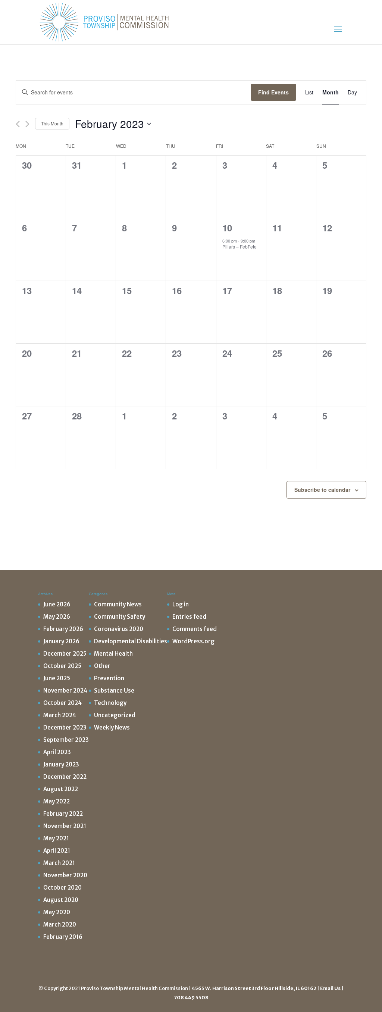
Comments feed (194, 628)
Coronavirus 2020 (118, 628)
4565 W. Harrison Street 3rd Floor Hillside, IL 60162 (254, 988)
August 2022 (60, 789)
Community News (118, 604)
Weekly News (112, 727)
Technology (110, 702)
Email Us (330, 988)
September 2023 (66, 739)
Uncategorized (114, 715)
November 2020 (65, 875)
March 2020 (59, 924)
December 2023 (65, 727)
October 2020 (62, 887)
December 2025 (65, 653)
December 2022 (65, 776)
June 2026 (57, 604)
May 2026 (56, 616)
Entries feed (189, 616)
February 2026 (63, 628)
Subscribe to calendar (322, 489)
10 (227, 227)
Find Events (273, 92)
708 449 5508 (191, 997)
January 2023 (61, 764)
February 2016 (62, 936)
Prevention (109, 678)
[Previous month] (18, 124)
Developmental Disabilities (130, 641)
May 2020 (56, 912)
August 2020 (60, 899)
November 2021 (64, 826)
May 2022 (56, 801)
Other (102, 665)
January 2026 (61, 641)
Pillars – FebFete (239, 246)
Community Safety (119, 616)
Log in (180, 604)
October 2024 (62, 702)
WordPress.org (193, 641)
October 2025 (62, 665)
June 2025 (56, 678)
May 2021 (56, 838)
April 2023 (57, 752)
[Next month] (27, 124)
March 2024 (59, 715)
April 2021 (56, 850)
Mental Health (113, 653)
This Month (52, 123)
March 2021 (59, 862)
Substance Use (114, 690)
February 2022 (63, 813)
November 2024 (65, 690)
